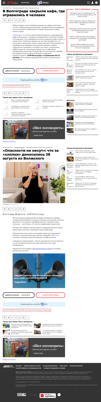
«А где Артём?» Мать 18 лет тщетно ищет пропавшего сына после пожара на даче (86, 71)
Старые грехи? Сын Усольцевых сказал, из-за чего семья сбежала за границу (86, 91)
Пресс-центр (63, 366)
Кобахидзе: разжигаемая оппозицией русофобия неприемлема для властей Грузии (82, 30)
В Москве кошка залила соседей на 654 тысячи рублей (86, 129)
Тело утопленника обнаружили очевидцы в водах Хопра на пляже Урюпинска (21, 326)
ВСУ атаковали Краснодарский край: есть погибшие (86, 110)
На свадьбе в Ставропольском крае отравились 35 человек (20, 107)
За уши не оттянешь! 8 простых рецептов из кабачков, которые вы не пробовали (86, 159)
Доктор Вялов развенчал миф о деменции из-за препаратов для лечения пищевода (82, 46)
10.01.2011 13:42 (7, 8)
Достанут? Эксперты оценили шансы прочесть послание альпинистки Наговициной (86, 65)
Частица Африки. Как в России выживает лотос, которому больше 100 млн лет (86, 178)
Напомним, (17, 35)
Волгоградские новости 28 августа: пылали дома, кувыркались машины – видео (82, 22)
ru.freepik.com (14, 204)
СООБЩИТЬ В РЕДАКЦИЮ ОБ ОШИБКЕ (54, 368)
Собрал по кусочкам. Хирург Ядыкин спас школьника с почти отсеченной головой (86, 58)
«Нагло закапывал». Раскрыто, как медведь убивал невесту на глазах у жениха (86, 165)
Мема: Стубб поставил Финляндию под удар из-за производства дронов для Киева (82, 38)
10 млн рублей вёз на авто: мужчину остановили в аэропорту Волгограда (21, 332)
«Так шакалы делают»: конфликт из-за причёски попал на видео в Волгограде (52, 332)
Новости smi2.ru (9, 141)
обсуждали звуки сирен (42, 249)
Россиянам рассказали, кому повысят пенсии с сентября (84, 103)
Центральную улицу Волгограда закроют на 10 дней (52, 100)
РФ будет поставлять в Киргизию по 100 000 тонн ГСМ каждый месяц (86, 116)
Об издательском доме (50, 366)
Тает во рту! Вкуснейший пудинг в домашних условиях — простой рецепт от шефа (85, 84)
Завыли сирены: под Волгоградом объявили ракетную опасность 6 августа (38, 276)
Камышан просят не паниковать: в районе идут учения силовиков (52, 325)
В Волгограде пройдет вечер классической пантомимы (20, 100)
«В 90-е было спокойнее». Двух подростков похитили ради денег (85, 151)
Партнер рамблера (32, 394)
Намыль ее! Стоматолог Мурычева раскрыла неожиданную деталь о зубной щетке (85, 184)
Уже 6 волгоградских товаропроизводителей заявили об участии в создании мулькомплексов (17, 115)
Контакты (19, 366)
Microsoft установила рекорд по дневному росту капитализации (84, 123)
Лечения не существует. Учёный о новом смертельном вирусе (85, 77)
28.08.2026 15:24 (7, 147)
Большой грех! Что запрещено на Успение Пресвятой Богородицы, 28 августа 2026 (82, 14)
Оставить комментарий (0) (50, 71)
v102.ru (53, 235)
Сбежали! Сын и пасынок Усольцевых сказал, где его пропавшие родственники (86, 171)
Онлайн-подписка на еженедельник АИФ (28, 368)
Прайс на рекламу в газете (32, 366)
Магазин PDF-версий (76, 366)
